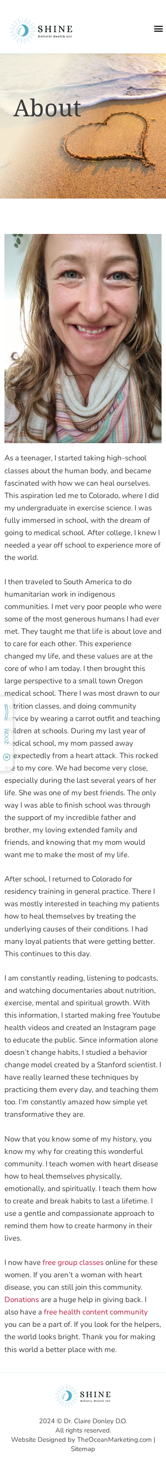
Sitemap (83, 1448)
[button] (158, 28)
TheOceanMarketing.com (114, 1439)
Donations (21, 1300)
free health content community (96, 1312)
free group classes (73, 1262)
